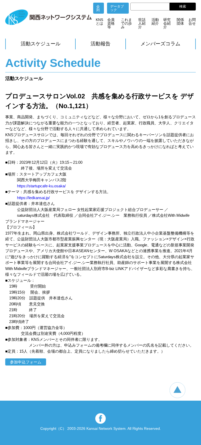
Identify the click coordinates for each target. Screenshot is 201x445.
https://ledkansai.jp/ (33, 197)
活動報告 (100, 43)
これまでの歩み (126, 23)
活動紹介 (155, 21)
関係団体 (180, 21)
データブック (117, 8)
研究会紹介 (167, 23)
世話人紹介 (142, 23)
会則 (98, 8)
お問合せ (192, 21)
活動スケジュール (40, 43)
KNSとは (99, 21)
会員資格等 (111, 23)
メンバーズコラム (160, 43)
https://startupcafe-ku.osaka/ (41, 186)
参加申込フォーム (25, 362)
